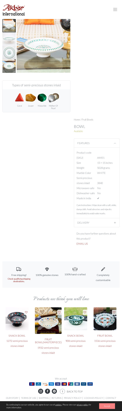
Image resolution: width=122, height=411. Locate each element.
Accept (107, 406)
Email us (82, 243)
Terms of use (28, 398)
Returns (56, 398)
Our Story (12, 398)
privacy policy (82, 404)
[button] (9, 320)
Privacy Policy (73, 398)
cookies (58, 404)
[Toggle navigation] (115, 9)
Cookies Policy (93, 398)
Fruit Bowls (87, 119)
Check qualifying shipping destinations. (19, 280)
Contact (110, 398)
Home (77, 119)
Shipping (44, 398)
